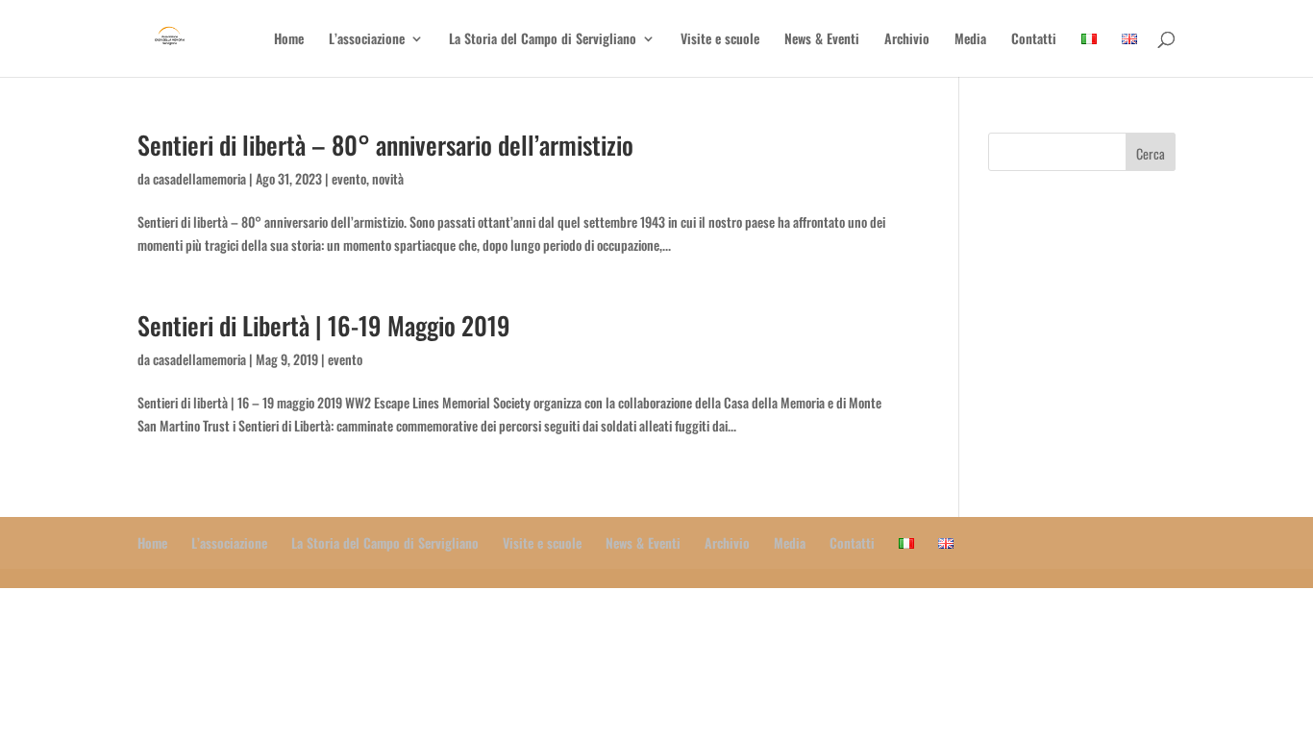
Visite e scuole (720, 40)
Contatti (1033, 40)
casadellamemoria (199, 178)
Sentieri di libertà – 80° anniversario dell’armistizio (385, 144)
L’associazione (367, 40)
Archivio (906, 40)
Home (289, 40)
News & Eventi (821, 40)
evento (349, 178)
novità (388, 178)
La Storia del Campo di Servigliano (542, 40)
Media (970, 40)
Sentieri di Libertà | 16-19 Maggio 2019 (323, 325)
